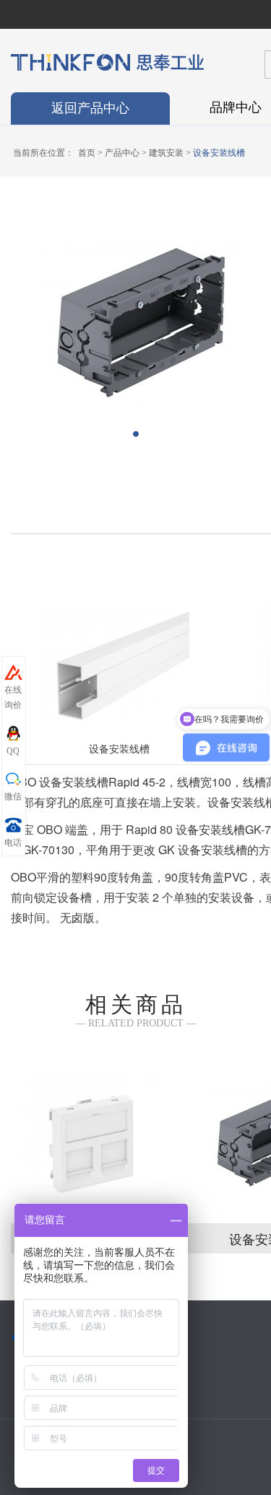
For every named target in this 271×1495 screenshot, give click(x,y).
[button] (136, 434)
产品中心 (122, 153)
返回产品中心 (90, 108)
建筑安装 (166, 153)
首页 (86, 153)
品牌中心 (236, 106)
